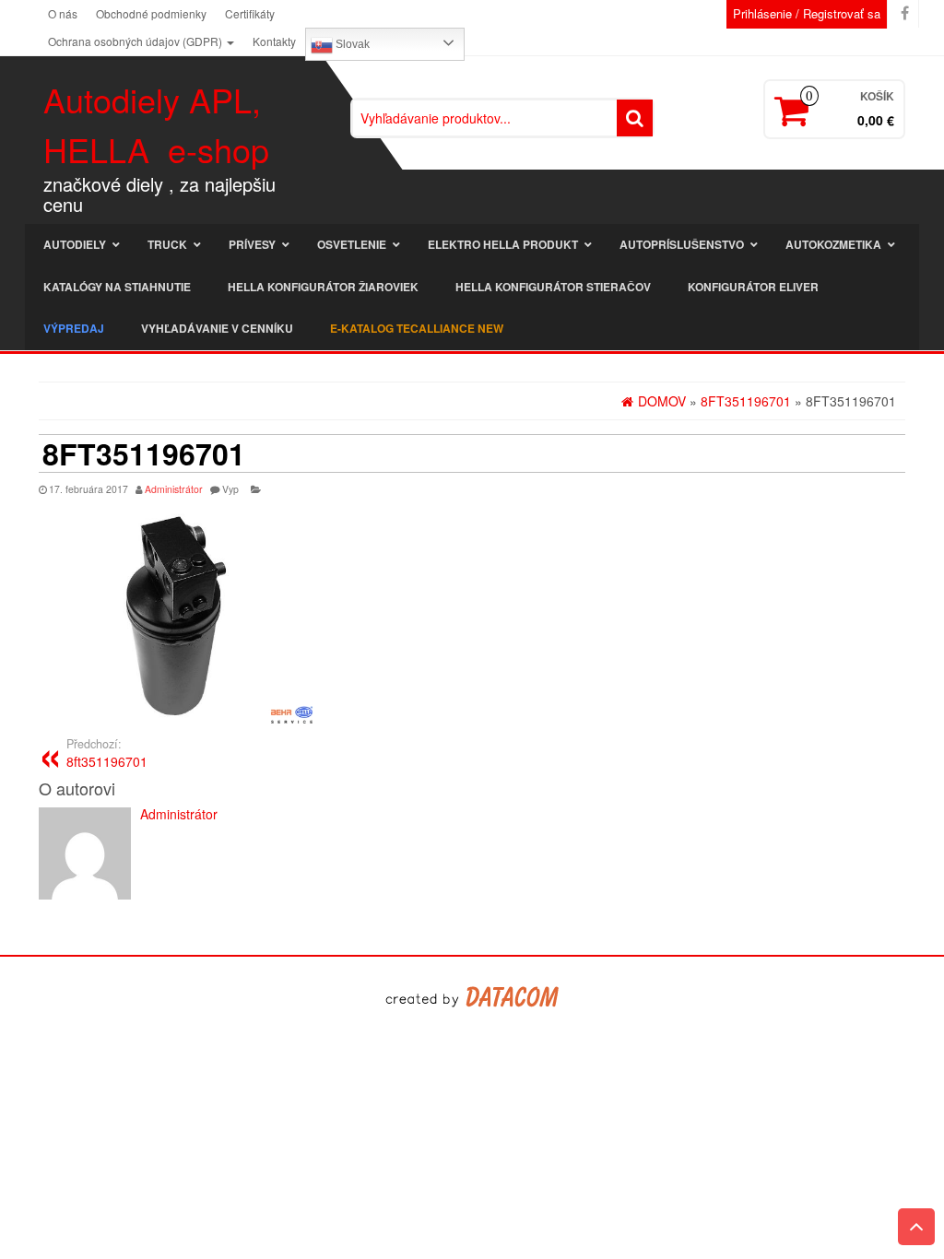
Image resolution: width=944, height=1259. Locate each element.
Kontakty (274, 41)
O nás (62, 13)
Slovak (351, 44)
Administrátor (174, 489)
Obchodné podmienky (151, 13)
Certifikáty (250, 13)
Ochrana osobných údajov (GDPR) (136, 41)
